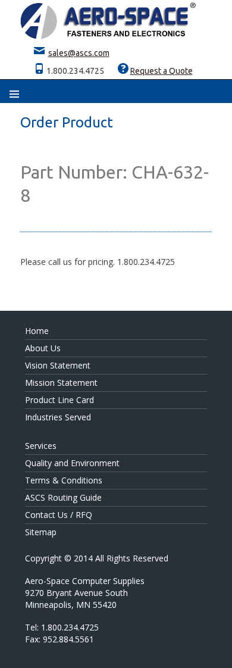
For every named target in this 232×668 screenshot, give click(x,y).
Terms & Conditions (63, 480)
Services (41, 445)
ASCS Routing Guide (63, 497)
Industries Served (58, 417)
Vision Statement (57, 365)
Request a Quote (161, 71)
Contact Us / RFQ (58, 514)
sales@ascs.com (78, 53)
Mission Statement (61, 382)
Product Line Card (59, 399)
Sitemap (41, 532)
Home (37, 330)
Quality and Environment (72, 463)
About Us (43, 348)
